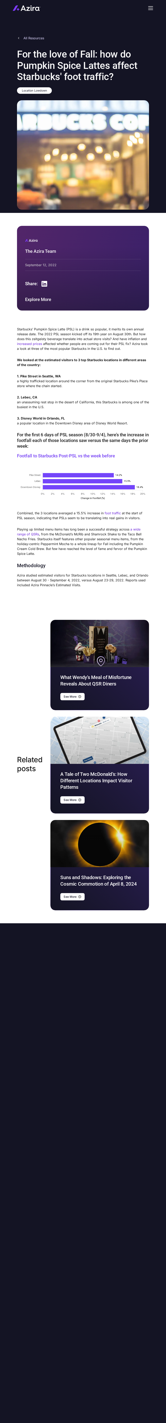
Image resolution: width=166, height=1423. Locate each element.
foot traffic (113, 513)
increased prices (29, 344)
